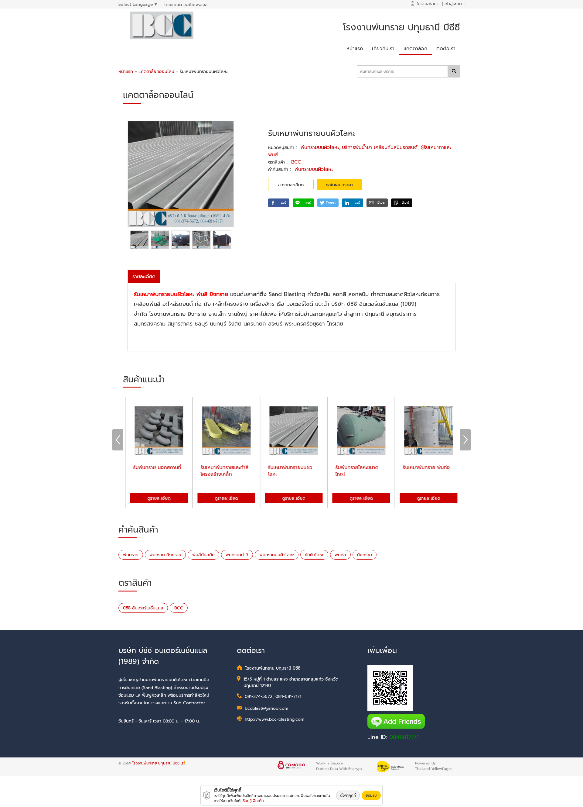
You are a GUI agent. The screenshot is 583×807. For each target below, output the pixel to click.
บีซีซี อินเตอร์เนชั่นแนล (143, 608)
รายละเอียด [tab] (143, 276)
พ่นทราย (130, 555)
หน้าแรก (125, 71)
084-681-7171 (288, 696)
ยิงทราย (364, 555)
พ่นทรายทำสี (237, 555)
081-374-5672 (258, 696)
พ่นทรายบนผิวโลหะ (320, 147)
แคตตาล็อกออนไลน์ (157, 71)
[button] (278, 202)
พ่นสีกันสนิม (203, 555)
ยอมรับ (371, 795)
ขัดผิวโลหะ (314, 555)
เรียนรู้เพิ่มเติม (253, 801)
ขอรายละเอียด (291, 185)
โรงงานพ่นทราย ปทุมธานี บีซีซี (155, 763)
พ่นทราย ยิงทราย (165, 555)
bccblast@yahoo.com (266, 708)
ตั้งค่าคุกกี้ (348, 795)
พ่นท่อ (340, 555)
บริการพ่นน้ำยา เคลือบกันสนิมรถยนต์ (380, 147)
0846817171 (404, 737)
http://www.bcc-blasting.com (274, 719)
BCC (296, 162)
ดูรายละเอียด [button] (156, 498)
